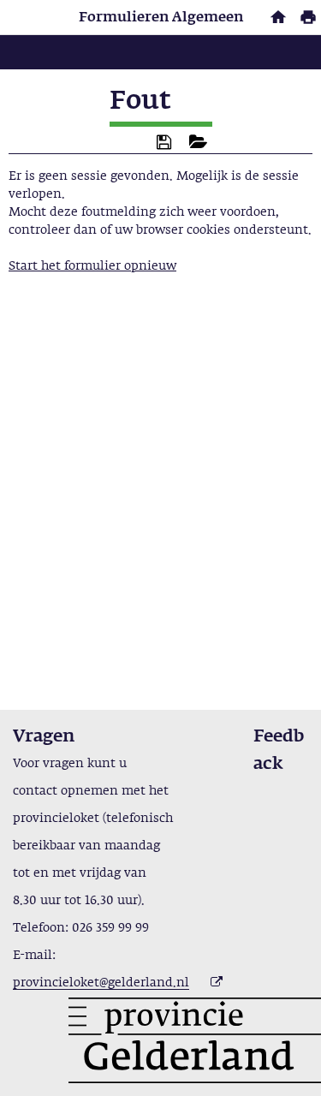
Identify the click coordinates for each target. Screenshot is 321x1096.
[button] (164, 142)
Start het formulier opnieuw (92, 266)
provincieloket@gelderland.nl (101, 983)
